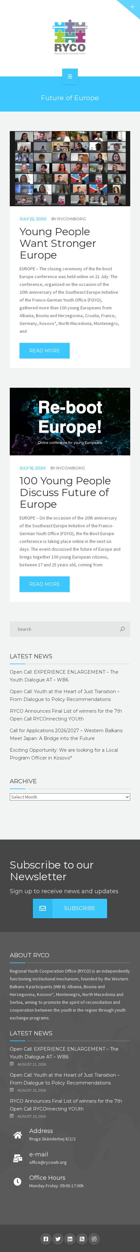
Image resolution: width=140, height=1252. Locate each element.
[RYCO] (70, 37)
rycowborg (71, 218)
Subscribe (79, 908)
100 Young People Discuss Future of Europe (65, 492)
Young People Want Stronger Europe (58, 243)
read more (44, 351)
